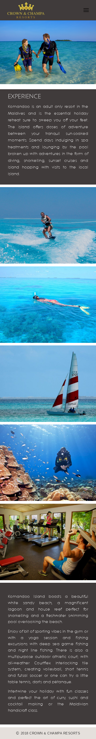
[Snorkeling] (48, 304)
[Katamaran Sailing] (48, 383)
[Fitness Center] (48, 542)
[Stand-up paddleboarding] (48, 225)
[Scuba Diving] (48, 462)
